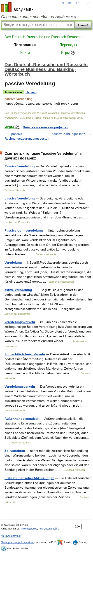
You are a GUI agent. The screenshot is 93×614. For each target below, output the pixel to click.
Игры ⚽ (68, 53)
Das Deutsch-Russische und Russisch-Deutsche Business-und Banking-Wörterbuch (46, 37)
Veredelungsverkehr (20, 322)
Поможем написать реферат (45, 127)
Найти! (83, 25)
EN (62, 3)
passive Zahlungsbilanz (68, 134)
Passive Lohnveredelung (24, 230)
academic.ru (17, 7)
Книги (25, 53)
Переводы (68, 45)
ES (78, 3)
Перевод (32, 92)
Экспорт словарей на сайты (17, 542)
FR (86, 3)
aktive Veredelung (18, 290)
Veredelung (13, 262)
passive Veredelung (20, 198)
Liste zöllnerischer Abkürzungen (29, 478)
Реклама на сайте (49, 528)
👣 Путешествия (11, 535)
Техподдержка (29, 528)
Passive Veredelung (20, 166)
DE (70, 3)
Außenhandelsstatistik (22, 418)
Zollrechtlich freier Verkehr (25, 354)
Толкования (25, 45)
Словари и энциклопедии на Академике (38, 16)
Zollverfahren (15, 450)
